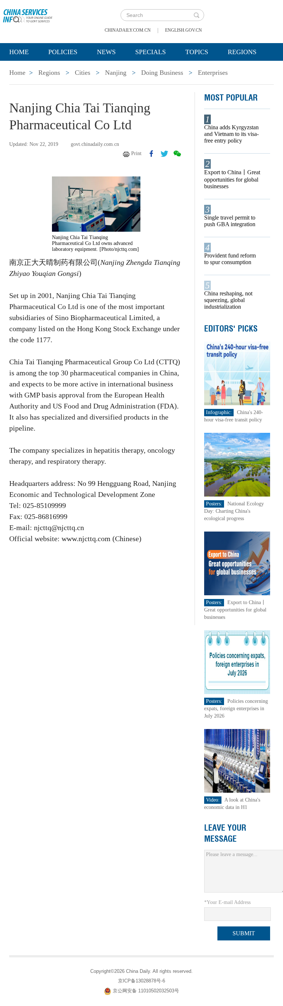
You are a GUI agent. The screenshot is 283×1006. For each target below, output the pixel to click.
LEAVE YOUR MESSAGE (225, 833)
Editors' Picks (231, 328)
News (106, 52)
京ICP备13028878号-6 (141, 981)
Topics (196, 52)
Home (19, 52)
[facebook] (151, 153)
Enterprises (213, 72)
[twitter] (164, 153)
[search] (196, 15)
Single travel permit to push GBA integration (229, 220)
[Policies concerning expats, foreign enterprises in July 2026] (237, 662)
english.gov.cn (183, 30)
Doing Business (162, 72)
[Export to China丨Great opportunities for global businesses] (237, 563)
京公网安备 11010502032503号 (146, 990)
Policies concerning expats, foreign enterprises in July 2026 (236, 708)
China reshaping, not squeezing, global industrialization (228, 300)
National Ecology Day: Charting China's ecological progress (234, 511)
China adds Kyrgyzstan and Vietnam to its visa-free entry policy (231, 134)
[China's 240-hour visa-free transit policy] (237, 373)
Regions (242, 52)
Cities (82, 72)
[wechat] (177, 153)
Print (136, 153)
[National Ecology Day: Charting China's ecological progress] (237, 464)
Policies (62, 52)
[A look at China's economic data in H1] (237, 760)
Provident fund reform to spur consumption (230, 258)
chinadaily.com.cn (128, 30)
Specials (150, 52)
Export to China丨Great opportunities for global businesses (232, 179)
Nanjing (115, 72)
